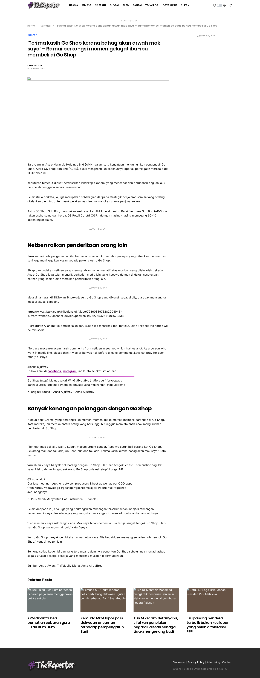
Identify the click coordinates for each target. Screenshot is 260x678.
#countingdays (37, 492)
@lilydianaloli (36, 479)
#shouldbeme (116, 384)
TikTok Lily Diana (68, 565)
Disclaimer (179, 662)
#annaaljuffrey (37, 384)
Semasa (46, 25)
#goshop (53, 384)
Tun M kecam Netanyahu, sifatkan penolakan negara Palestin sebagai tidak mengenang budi (156, 625)
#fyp (79, 380)
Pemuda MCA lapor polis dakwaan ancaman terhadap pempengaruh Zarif (102, 625)
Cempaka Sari (35, 65)
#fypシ (87, 380)
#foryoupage (113, 380)
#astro (102, 487)
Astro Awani (47, 565)
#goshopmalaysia (85, 487)
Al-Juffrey (95, 565)
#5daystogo (52, 487)
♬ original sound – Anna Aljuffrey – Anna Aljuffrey (60, 392)
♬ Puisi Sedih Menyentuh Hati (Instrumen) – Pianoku (62, 499)
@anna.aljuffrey (37, 367)
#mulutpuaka (81, 384)
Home (31, 25)
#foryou (98, 380)
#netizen (66, 384)
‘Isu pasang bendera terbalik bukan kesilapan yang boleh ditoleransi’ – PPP (208, 625)
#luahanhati (98, 384)
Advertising (213, 662)
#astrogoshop (117, 487)
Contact (227, 662)
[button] (219, 5)
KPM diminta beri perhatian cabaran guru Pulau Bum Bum (48, 622)
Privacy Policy (196, 662)
